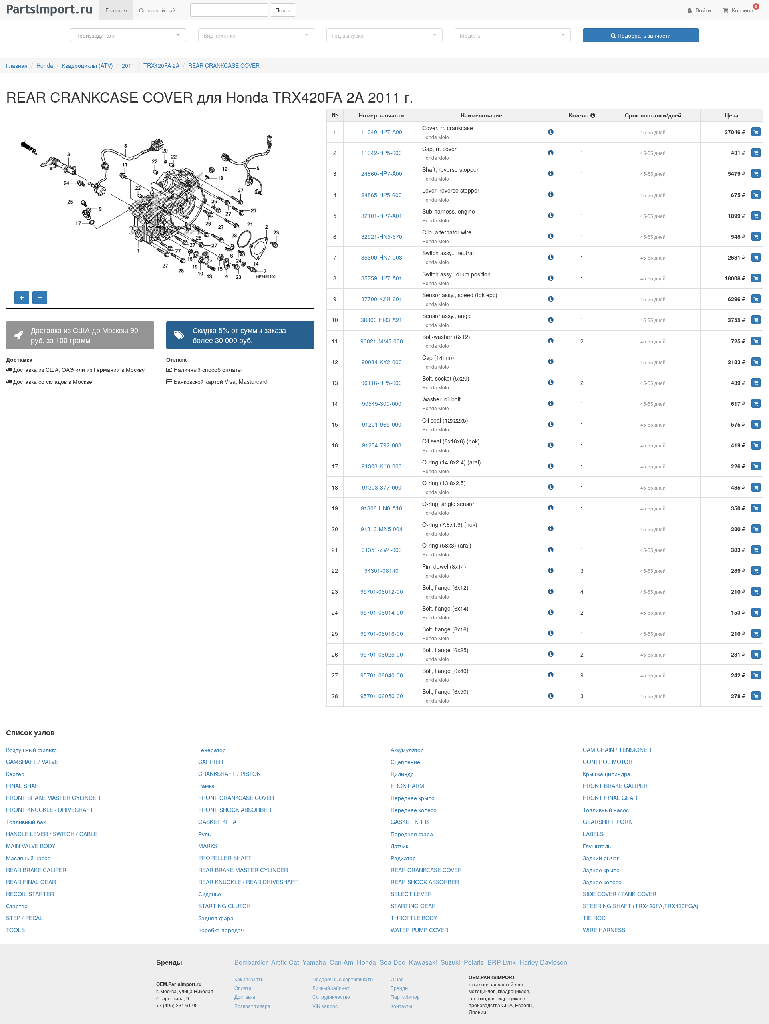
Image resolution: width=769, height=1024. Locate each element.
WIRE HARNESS (604, 930)
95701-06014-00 (381, 612)
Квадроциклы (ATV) (87, 65)
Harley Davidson (543, 962)
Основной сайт (158, 10)
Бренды (400, 987)
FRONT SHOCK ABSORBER (234, 810)
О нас (397, 979)
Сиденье (209, 894)
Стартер (17, 906)
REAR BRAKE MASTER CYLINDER (243, 870)
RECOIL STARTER (30, 894)
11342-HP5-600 (381, 153)
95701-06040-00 (381, 675)
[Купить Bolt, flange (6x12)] (756, 591)
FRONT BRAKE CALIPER (615, 786)
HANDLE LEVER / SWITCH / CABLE (51, 834)
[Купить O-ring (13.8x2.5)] (756, 487)
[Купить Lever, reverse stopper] (756, 194)
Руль (204, 834)
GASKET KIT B (410, 822)
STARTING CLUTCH (224, 906)
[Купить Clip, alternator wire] (756, 236)
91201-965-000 (381, 424)
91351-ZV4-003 (382, 550)
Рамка (206, 786)
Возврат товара (252, 1005)
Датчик (399, 846)
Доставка (244, 996)
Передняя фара (412, 834)
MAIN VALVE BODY (30, 846)
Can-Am (341, 962)
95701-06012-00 (381, 591)
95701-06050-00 (381, 696)
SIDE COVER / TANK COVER (619, 894)
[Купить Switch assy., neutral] (756, 257)
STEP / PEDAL (24, 918)
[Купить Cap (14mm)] (756, 361)
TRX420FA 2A (161, 65)
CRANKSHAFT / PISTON (229, 774)
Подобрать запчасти (643, 35)
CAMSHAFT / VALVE (32, 762)
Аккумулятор (407, 750)
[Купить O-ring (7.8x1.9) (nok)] (756, 528)
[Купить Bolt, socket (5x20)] (756, 382)
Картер (15, 774)
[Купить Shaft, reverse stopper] (756, 173)
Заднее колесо (602, 882)
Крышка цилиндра (606, 774)
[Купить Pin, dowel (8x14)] (756, 570)
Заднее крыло (601, 870)
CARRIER (210, 762)
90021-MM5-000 (381, 341)
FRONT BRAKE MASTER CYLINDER (53, 798)
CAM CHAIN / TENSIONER (617, 750)
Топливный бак (26, 822)
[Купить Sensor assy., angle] (756, 319)
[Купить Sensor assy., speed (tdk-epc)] (756, 298)
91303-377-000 (381, 487)
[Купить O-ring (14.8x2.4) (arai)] (756, 466)
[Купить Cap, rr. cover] (756, 152)
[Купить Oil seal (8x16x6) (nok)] (756, 445)
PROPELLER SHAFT (225, 858)
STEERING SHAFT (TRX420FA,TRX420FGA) (641, 906)
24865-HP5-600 (381, 195)
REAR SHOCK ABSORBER (425, 882)
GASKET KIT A (217, 822)
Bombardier (251, 962)
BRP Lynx (501, 962)
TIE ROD (594, 918)
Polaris (474, 962)
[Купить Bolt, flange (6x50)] (756, 695)
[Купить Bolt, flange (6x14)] (756, 612)
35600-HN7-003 (381, 257)
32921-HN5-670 (381, 236)
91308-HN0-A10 (381, 508)
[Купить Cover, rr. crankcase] (756, 131)
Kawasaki (423, 962)
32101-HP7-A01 (381, 216)
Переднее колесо (414, 810)
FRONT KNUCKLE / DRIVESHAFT (49, 810)
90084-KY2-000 (382, 362)
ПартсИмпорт (406, 996)
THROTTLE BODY (414, 918)
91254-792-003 (381, 445)
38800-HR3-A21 (381, 320)
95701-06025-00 (381, 654)
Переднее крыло (413, 798)
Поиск (283, 10)
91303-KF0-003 (382, 466)
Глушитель (597, 846)
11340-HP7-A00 (381, 132)
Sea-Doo (392, 962)
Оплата (243, 987)
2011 (128, 65)
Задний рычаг (601, 858)
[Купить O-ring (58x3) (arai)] (756, 549)
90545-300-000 (381, 403)
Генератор (212, 750)
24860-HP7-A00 (381, 173)
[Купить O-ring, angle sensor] (756, 508)
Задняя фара (216, 918)
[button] (128, 35)
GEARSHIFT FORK (607, 822)
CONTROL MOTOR (607, 762)
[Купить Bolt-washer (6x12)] (756, 341)
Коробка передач (221, 930)
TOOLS (15, 930)
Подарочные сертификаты (343, 979)
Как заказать (248, 979)
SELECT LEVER (411, 894)
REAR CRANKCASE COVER (224, 65)
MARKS (207, 846)
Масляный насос (28, 858)
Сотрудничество (331, 996)
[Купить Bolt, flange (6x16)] (756, 633)
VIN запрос (325, 1005)
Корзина (743, 9)
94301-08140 (381, 570)
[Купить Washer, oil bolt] (756, 403)
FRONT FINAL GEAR (610, 798)
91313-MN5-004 (382, 529)
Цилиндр (402, 774)
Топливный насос (606, 810)
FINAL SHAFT (24, 786)
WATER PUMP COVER (419, 930)
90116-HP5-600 (381, 383)
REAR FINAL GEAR (31, 882)
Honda (44, 65)
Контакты (401, 1005)
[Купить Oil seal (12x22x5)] (756, 424)
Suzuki (450, 962)
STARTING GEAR (413, 906)
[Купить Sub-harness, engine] (756, 215)
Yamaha (314, 962)
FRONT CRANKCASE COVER (236, 798)
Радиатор (403, 858)
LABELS (593, 834)
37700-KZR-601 (381, 299)
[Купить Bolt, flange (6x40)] (756, 675)
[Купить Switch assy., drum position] (756, 278)
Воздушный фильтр (31, 750)
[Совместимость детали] (551, 131)
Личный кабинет (331, 987)
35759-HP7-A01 (381, 278)
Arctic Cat (285, 962)
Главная (116, 10)
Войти (702, 10)
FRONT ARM (407, 786)
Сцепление (405, 762)
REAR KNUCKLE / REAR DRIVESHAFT (248, 882)
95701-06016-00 (381, 633)
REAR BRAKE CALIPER (36, 870)
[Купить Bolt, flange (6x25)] (756, 654)
